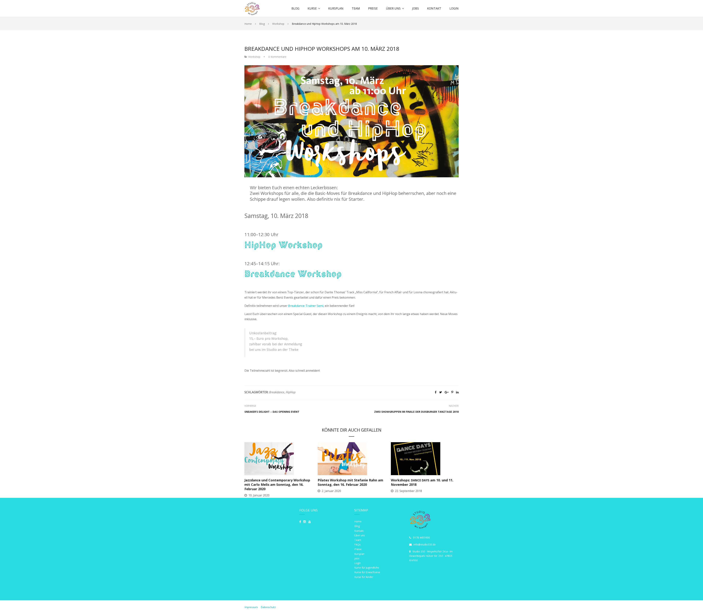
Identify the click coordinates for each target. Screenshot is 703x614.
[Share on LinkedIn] (457, 392)
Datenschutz (268, 607)
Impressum (251, 607)
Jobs (415, 8)
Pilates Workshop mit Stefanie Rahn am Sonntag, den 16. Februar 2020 (350, 482)
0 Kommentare (277, 56)
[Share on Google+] (447, 392)
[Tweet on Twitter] (440, 392)
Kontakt (434, 8)
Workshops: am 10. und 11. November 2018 (422, 482)
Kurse (312, 8)
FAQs (357, 544)
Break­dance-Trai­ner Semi (305, 306)
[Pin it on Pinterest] (452, 392)
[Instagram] (304, 522)
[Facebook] (300, 522)
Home (358, 521)
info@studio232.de (425, 544)
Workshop (254, 56)
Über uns (393, 8)
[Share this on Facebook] (435, 392)
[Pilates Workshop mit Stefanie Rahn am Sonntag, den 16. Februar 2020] (342, 458)
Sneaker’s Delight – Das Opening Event (271, 411)
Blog (295, 8)
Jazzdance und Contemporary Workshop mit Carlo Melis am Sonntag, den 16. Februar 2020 (277, 484)
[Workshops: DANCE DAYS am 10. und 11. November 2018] (415, 458)
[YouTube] (309, 522)
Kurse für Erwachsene (367, 572)
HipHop (290, 392)
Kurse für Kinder (363, 577)
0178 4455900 (421, 537)
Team (356, 8)
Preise (373, 8)
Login (454, 8)
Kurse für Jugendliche (366, 567)
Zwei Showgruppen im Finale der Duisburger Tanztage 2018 (416, 411)
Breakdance (276, 392)
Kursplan (335, 8)
